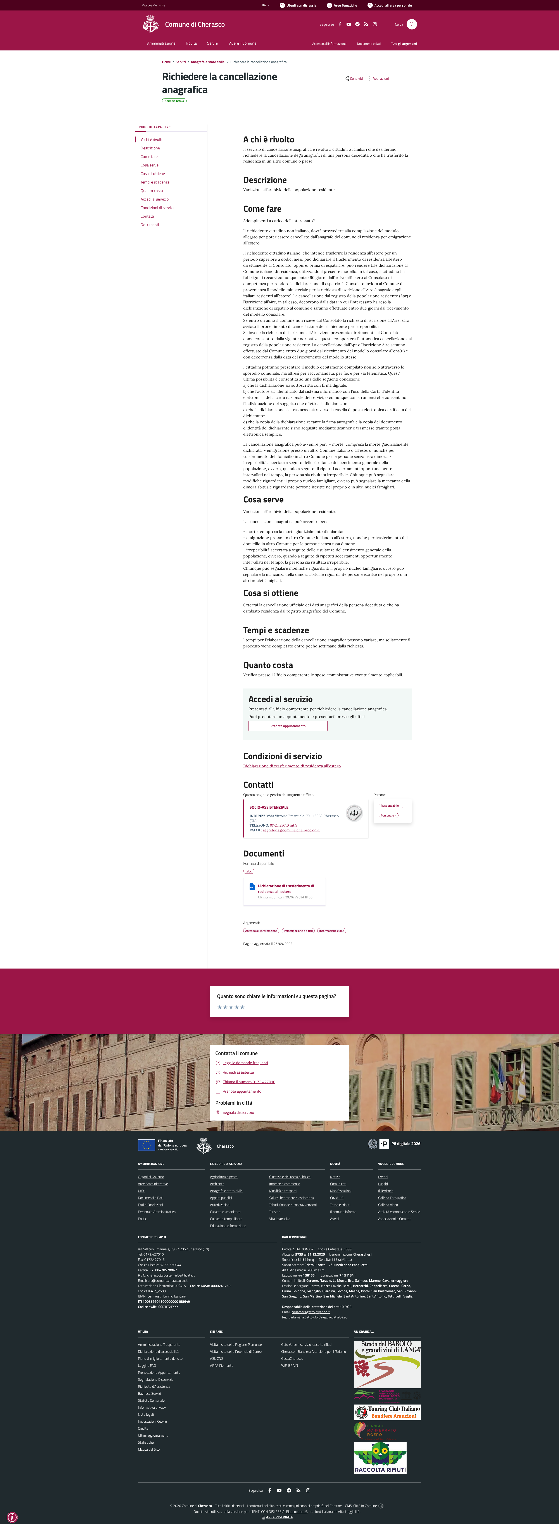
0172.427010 (153, 1254)
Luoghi (383, 1183)
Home (166, 61)
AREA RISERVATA (279, 1517)
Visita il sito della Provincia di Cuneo (236, 1351)
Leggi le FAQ (147, 1365)
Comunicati (338, 1183)
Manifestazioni (340, 1190)
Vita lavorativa (279, 1218)
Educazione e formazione (228, 1225)
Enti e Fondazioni (150, 1204)
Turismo (274, 1211)
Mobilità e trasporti (283, 1190)
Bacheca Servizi (149, 1393)
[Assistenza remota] (381, 1505)
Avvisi (334, 1218)
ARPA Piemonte (221, 1365)
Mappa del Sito (149, 1449)
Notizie (335, 1176)
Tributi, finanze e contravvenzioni (293, 1204)
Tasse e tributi (340, 1204)
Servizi (181, 61)
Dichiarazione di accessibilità (158, 1351)
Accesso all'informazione (329, 43)
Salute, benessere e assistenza (291, 1197)
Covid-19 (336, 1197)
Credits (143, 1428)
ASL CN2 (216, 1358)
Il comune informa (343, 1211)
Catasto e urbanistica (225, 1211)
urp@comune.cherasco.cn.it (168, 1280)
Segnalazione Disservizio (155, 1379)
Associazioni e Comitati (394, 1218)
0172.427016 (154, 1259)
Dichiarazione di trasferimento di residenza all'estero (292, 765)
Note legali (146, 1414)
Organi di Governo (151, 1176)
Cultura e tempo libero (226, 1218)
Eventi (383, 1176)
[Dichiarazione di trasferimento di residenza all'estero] (252, 886)
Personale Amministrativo (157, 1211)
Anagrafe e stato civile (208, 61)
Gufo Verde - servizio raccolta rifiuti (306, 1344)
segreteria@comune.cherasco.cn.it (291, 830)
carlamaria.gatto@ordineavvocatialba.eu (318, 1317)
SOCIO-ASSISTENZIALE (269, 807)
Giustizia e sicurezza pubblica (290, 1176)
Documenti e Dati (150, 1197)
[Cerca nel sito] (412, 24)
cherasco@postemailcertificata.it (171, 1275)
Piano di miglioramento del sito (160, 1358)
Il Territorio (385, 1190)
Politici (142, 1218)
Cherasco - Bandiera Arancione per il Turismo (313, 1351)
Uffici (141, 1190)
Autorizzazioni (220, 1204)
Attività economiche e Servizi (399, 1211)
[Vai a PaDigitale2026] (394, 1143)
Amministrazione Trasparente (159, 1344)
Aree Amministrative (153, 1183)
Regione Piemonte (153, 5)
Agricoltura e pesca (224, 1176)
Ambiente (217, 1183)
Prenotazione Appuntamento (159, 1372)
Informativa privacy (152, 1407)
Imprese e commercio (284, 1183)
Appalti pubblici (221, 1197)
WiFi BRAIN (289, 1365)
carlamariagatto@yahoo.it (311, 1312)
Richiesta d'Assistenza (154, 1386)
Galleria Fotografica (392, 1197)
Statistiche (146, 1442)
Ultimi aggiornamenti (153, 1435)
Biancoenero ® (296, 1511)
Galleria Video (388, 1204)
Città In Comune (365, 1505)
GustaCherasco (292, 1358)
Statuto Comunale (151, 1400)
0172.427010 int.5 (283, 825)
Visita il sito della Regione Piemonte (236, 1344)
